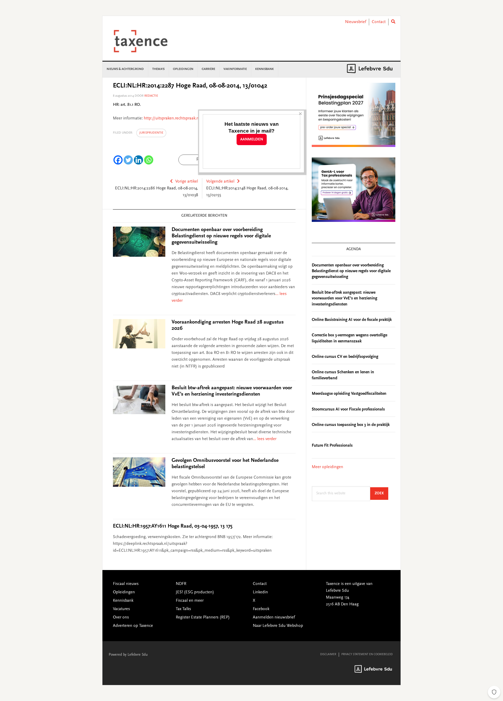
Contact (379, 22)
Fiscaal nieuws (126, 584)
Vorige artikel (186, 181)
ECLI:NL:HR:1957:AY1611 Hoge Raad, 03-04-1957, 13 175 (172, 526)
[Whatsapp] (148, 160)
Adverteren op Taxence (133, 626)
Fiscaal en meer (190, 601)
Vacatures (121, 609)
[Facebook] (118, 160)
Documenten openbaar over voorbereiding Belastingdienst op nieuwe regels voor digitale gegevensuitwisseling (221, 236)
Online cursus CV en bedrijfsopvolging (345, 357)
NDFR (181, 584)
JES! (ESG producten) (195, 592)
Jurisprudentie (151, 132)
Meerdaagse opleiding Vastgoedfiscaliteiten (349, 394)
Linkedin (260, 592)
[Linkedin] (138, 160)
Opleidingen (124, 592)
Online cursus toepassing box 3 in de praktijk (351, 425)
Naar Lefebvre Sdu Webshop (278, 626)
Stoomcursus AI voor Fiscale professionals (348, 409)
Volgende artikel (220, 181)
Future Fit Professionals (332, 445)
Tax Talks (183, 609)
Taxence (147, 41)
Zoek (381, 493)
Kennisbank (123, 601)
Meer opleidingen (327, 467)
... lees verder (264, 439)
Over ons (121, 617)
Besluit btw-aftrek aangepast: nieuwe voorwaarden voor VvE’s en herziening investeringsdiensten (344, 298)
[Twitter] (128, 160)
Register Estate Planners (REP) (203, 617)
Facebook (261, 609)
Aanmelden (251, 139)
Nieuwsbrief (355, 22)
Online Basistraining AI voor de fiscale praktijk (352, 320)
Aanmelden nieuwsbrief (274, 617)
